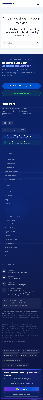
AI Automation (11, 160)
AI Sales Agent (11, 163)
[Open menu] (38, 3)
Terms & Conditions (13, 216)
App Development (12, 171)
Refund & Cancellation (14, 224)
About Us (8, 192)
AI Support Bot (11, 167)
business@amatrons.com (17, 273)
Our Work (9, 196)
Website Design (11, 175)
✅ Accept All (21, 389)
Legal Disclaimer (11, 232)
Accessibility (10, 244)
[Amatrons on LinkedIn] (4, 123)
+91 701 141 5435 (14, 279)
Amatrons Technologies (17, 285)
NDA (7, 251)
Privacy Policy (10, 220)
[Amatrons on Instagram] (10, 123)
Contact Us (9, 204)
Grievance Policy (11, 247)
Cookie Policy (10, 228)
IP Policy (8, 236)
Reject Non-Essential (21, 394)
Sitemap (8, 255)
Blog (7, 200)
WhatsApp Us (23, 93)
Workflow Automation (13, 179)
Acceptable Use (11, 240)
